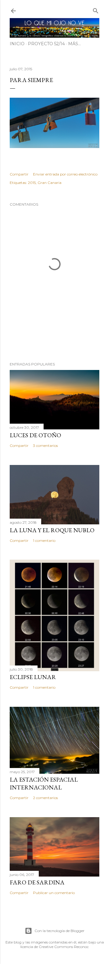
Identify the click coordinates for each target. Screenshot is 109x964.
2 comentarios (45, 797)
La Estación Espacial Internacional (44, 783)
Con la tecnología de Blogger (59, 930)
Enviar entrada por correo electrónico (65, 174)
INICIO (17, 43)
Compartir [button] (19, 174)
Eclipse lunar (33, 677)
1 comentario (44, 540)
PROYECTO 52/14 (46, 43)
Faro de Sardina (37, 882)
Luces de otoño (35, 435)
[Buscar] (95, 9)
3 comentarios (45, 445)
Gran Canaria (49, 182)
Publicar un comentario (54, 892)
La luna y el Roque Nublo (52, 530)
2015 (32, 182)
